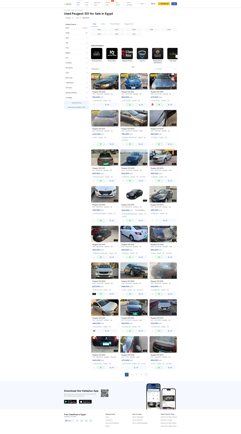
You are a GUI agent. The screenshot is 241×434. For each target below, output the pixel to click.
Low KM (143, 363)
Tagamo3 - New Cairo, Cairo (130, 137)
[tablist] (134, 24)
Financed (124, 216)
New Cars (86, 4)
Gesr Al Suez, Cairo (99, 176)
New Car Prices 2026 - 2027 (76, 107)
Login (174, 4)
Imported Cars (97, 4)
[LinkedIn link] (86, 420)
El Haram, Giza (156, 326)
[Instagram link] (90, 420)
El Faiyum (155, 137)
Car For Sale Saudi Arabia (140, 423)
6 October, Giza (127, 326)
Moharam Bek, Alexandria (100, 213)
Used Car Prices (76, 103)
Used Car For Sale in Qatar (168, 423)
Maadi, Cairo (126, 176)
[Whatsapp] (130, 104)
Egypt (69, 420)
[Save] (116, 75)
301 (110, 100)
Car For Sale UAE (137, 420)
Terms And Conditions (112, 423)
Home (107, 417)
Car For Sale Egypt (137, 417)
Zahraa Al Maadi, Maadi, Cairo (130, 214)
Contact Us (108, 420)
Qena (154, 253)
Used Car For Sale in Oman (169, 426)
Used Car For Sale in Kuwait (169, 417)
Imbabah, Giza (156, 290)
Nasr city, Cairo (98, 100)
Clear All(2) (85, 18)
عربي (154, 3)
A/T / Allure (142, 176)
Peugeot (105, 100)
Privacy (107, 426)
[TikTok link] (81, 420)
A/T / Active (125, 140)
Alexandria (155, 176)
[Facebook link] (77, 420)
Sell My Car (164, 4)
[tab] (94, 24)
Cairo (96, 137)
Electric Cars (109, 4)
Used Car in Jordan (166, 420)
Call (108, 104)
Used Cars (78, 4)
